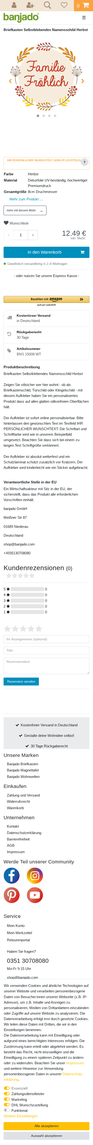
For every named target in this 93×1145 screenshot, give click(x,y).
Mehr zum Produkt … (26, 199)
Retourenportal (18, 940)
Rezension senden (21, 681)
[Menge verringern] (9, 235)
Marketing (19, 1099)
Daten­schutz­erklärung (24, 833)
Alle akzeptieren (47, 1126)
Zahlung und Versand (23, 795)
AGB (11, 845)
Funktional (19, 1110)
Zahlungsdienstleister (27, 1094)
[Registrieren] (31, 5)
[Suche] (46, 5)
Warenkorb (15, 808)
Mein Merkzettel (19, 933)
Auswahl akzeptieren (46, 1136)
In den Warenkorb (45, 252)
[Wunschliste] (63, 5)
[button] (46, 301)
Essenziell (19, 1088)
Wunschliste (19, 223)
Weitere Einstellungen (20, 1116)
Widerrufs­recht (18, 801)
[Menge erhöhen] (33, 235)
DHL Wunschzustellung (29, 1105)
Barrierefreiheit (18, 839)
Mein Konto (16, 926)
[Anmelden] (14, 5)
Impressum (16, 852)
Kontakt (13, 826)
